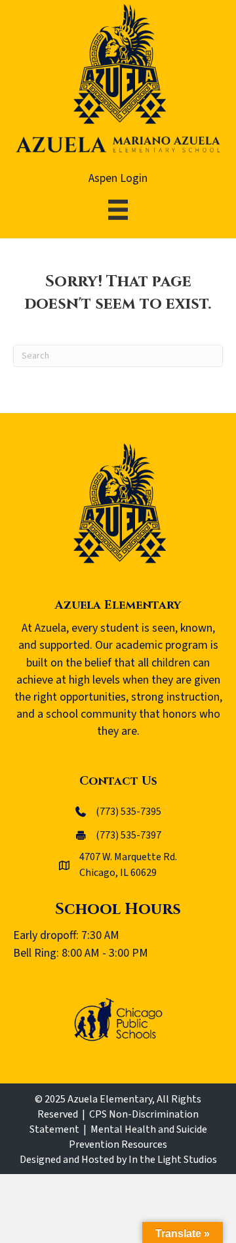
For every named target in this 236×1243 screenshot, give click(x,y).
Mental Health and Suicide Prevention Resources (138, 1137)
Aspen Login (118, 178)
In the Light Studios (172, 1159)
